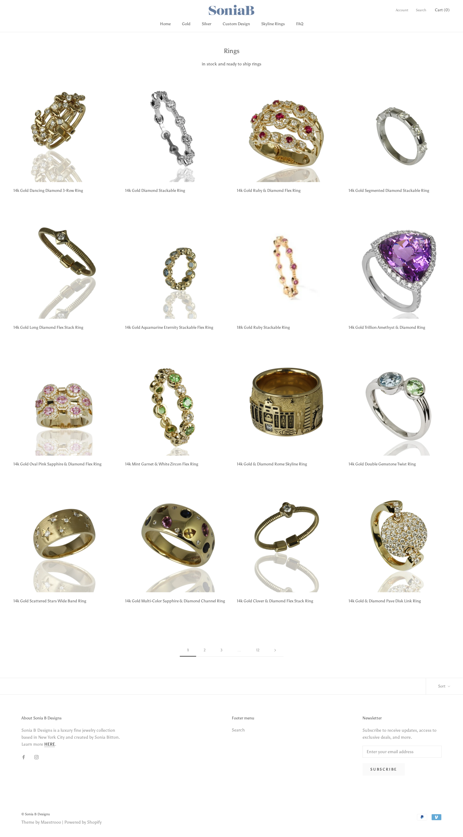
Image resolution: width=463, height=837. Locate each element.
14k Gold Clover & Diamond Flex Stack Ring (275, 601)
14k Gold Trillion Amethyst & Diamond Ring (387, 327)
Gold (186, 23)
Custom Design (236, 23)
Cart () (442, 10)
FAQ (299, 23)
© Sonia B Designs (35, 814)
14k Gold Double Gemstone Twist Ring (382, 464)
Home (165, 23)
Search (421, 10)
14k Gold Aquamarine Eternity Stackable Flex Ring (169, 327)
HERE (49, 744)
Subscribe (383, 769)
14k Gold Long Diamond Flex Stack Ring (48, 327)
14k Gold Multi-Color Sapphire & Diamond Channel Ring (175, 601)
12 (257, 650)
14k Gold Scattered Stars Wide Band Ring (49, 601)
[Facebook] (23, 756)
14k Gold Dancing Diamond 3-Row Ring (48, 190)
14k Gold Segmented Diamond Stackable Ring (389, 190)
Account (402, 10)
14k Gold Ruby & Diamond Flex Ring (269, 190)
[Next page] (275, 650)
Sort (442, 686)
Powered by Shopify (83, 822)
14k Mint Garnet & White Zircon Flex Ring (161, 464)
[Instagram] (36, 756)
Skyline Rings (273, 23)
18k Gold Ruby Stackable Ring (263, 327)
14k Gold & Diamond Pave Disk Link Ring (385, 601)
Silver (206, 23)
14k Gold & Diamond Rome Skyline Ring (272, 464)
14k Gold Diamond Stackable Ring (155, 190)
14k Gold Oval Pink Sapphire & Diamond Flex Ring (57, 464)
